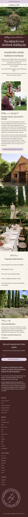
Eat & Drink (3, 458)
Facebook (3, 484)
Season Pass (4, 412)
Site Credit (23, 513)
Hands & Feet (4, 434)
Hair (2, 429)
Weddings (3, 460)
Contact (3, 470)
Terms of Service (5, 410)
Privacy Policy (14, 513)
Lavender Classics (5, 422)
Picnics (2, 472)
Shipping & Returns (5, 407)
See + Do (3, 456)
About (2, 465)
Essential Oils (4, 448)
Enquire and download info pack (12, 149)
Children (3, 446)
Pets (2, 436)
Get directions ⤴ (4, 337)
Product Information (5, 405)
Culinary (3, 439)
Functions (3, 463)
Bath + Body (4, 427)
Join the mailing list (14, 359)
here (18, 1)
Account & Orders (5, 400)
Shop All (3, 420)
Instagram (3, 479)
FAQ (2, 403)
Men (2, 443)
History (2, 467)
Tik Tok (2, 482)
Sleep (2, 441)
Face (2, 431)
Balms (2, 424)
